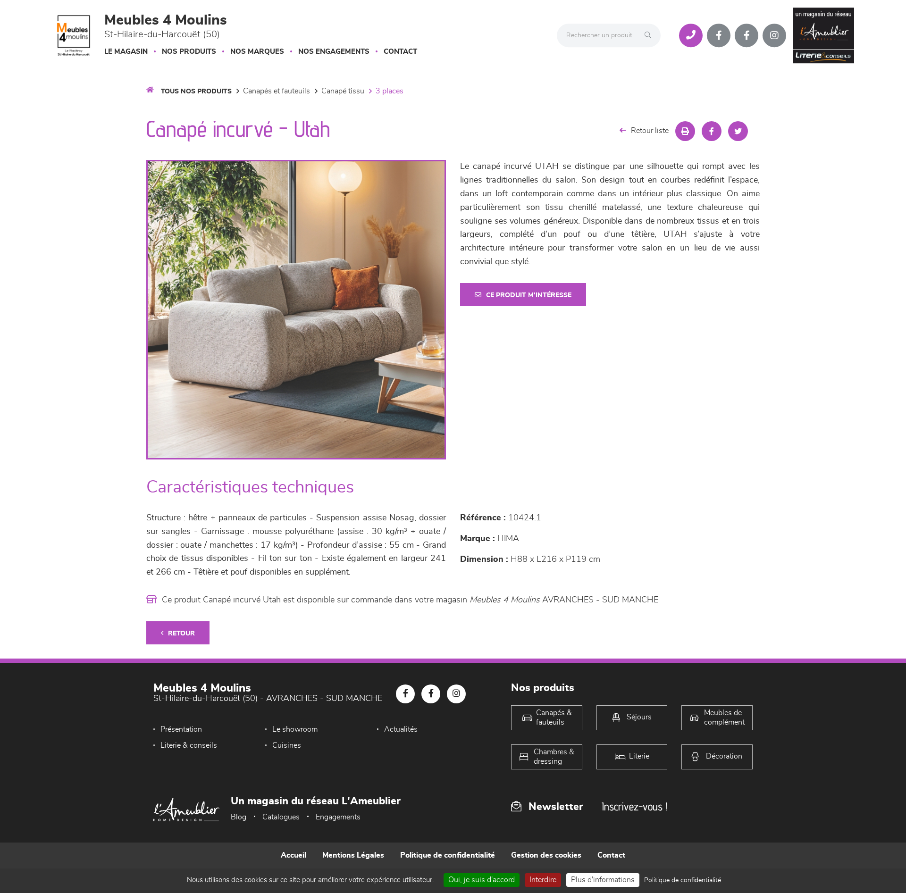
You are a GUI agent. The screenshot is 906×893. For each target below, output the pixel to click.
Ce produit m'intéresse (528, 295)
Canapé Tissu (342, 91)
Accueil (293, 855)
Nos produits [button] (189, 51)
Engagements (338, 817)
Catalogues (281, 817)
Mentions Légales (353, 855)
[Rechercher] (650, 35)
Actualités (401, 729)
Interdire (542, 880)
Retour (181, 633)
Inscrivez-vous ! (635, 806)
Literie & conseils (188, 745)
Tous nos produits (196, 91)
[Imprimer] (685, 131)
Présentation (181, 729)
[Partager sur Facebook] (711, 131)
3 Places (389, 91)
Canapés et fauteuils (276, 91)
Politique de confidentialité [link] (682, 880)
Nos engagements (333, 51)
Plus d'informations (603, 880)
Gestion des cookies (546, 855)
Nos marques (257, 51)
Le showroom (295, 729)
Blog (238, 817)
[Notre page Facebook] (718, 35)
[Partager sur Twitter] (738, 131)
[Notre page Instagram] (774, 35)
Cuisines (286, 745)
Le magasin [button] (126, 51)
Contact (400, 51)
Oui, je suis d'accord (481, 880)
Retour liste (650, 130)
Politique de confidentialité (447, 855)
